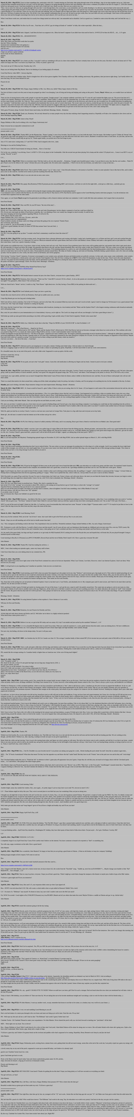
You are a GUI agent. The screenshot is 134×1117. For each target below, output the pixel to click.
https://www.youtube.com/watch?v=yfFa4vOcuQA (17, 268)
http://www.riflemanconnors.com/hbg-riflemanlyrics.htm (18, 939)
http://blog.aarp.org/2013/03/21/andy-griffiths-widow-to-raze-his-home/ (23, 978)
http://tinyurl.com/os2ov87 (60, 724)
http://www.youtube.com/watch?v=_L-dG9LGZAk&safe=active (21, 50)
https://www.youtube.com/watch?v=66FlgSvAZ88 (16, 865)
